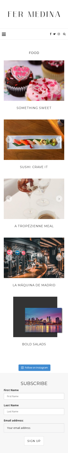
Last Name (11, 405)
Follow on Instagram (36, 367)
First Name (11, 390)
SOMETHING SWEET (34, 108)
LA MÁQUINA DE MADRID (34, 285)
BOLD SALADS (34, 344)
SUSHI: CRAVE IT (34, 167)
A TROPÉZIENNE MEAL (34, 226)
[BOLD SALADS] (34, 317)
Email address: (14, 420)
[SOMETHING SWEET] (34, 80)
